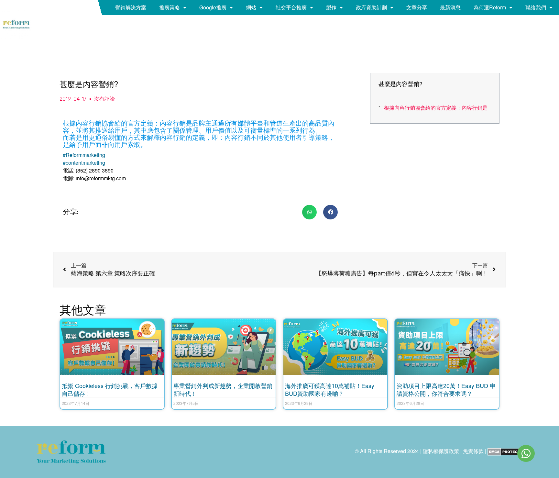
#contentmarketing (84, 162)
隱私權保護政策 (441, 451)
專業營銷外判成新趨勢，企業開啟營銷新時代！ (222, 389)
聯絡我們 (535, 7)
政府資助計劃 (371, 7)
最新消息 (450, 7)
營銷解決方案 (130, 7)
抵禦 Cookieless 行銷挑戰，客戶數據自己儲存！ (110, 389)
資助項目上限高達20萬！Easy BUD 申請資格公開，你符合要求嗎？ (446, 389)
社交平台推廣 (291, 7)
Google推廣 (212, 7)
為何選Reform (490, 7)
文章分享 (416, 7)
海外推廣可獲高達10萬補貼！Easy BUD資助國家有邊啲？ (329, 389)
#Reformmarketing (84, 155)
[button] (309, 212)
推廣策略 (169, 7)
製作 (331, 7)
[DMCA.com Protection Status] (507, 451)
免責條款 (473, 451)
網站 (251, 7)
